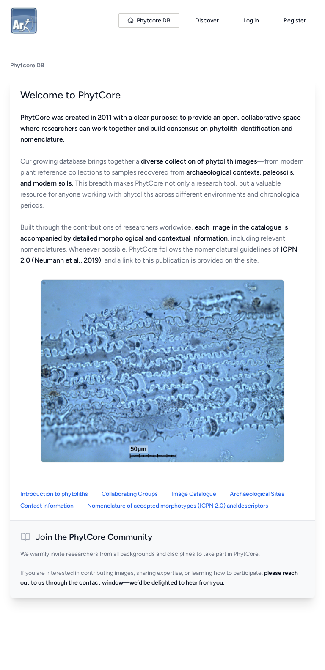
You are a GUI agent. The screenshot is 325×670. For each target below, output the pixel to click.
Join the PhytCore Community (94, 537)
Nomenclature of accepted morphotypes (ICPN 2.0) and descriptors (177, 505)
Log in (251, 20)
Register (295, 20)
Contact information (47, 505)
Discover (207, 20)
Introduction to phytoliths (54, 494)
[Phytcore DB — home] (23, 20)
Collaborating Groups (130, 494)
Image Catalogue (193, 494)
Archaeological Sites (257, 494)
